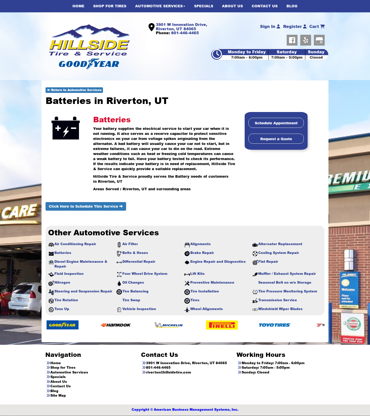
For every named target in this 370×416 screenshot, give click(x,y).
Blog (54, 391)
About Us (58, 381)
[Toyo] (244, 324)
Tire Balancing (135, 291)
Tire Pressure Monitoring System (287, 291)
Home (55, 363)
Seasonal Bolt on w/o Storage (284, 282)
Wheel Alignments (206, 309)
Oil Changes (133, 282)
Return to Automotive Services (75, 90)
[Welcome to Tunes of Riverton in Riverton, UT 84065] (89, 39)
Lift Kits (197, 273)
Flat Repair (268, 261)
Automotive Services (69, 372)
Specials (58, 376)
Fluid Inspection (69, 273)
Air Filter (130, 244)
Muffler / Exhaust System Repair (287, 273)
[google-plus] (319, 39)
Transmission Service (277, 300)
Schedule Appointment (276, 123)
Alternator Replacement (280, 244)
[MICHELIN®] (138, 324)
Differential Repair (138, 261)
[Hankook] (85, 324)
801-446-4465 (185, 32)
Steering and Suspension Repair (83, 291)
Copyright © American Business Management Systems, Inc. (185, 409)
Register (293, 26)
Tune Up (61, 309)
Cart (314, 26)
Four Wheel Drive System (144, 273)
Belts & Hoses (135, 252)
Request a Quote (276, 138)
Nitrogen (62, 282)
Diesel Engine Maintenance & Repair (80, 264)
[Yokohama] (297, 324)
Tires (194, 300)
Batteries (62, 252)
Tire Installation (204, 291)
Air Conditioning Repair (75, 244)
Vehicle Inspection (139, 309)
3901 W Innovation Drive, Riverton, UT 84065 (181, 26)
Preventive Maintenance (212, 282)
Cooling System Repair (278, 252)
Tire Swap (131, 300)
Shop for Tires (63, 367)
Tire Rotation (66, 300)
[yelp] (307, 39)
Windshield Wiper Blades (280, 309)
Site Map (58, 395)
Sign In (268, 26)
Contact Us (60, 386)
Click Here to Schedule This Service (84, 206)
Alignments (200, 244)
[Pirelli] (191, 324)
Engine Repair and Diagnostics (218, 261)
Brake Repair (202, 252)
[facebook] (293, 39)
